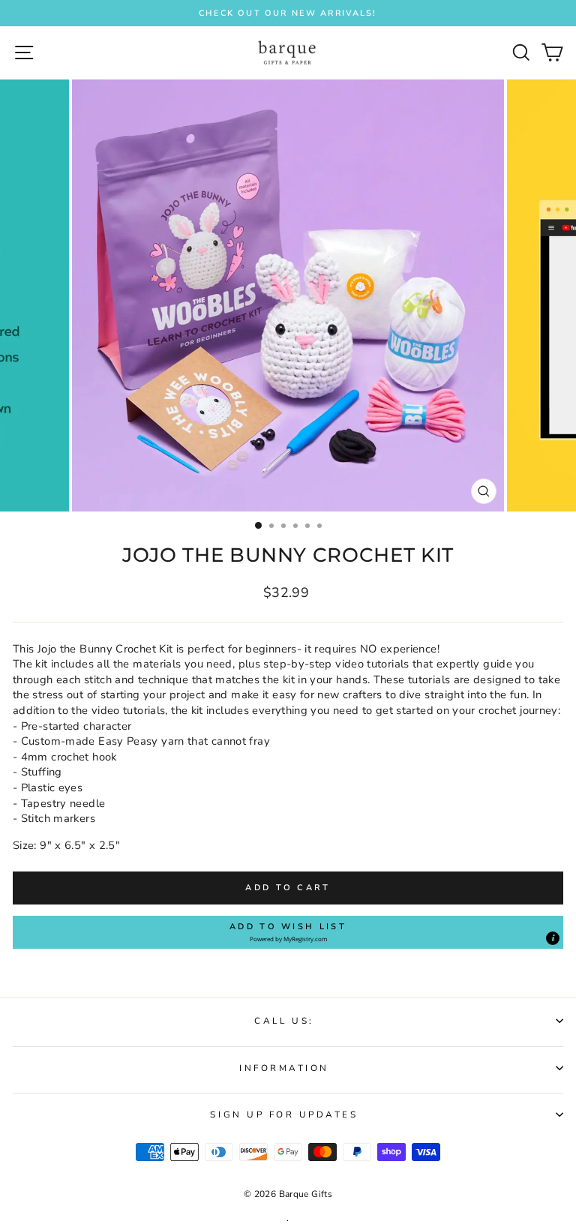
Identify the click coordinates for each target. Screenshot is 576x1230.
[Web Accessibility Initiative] (570, 566)
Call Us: (284, 1021)
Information (284, 1068)
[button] (288, 932)
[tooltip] (553, 938)
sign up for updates (284, 1114)
